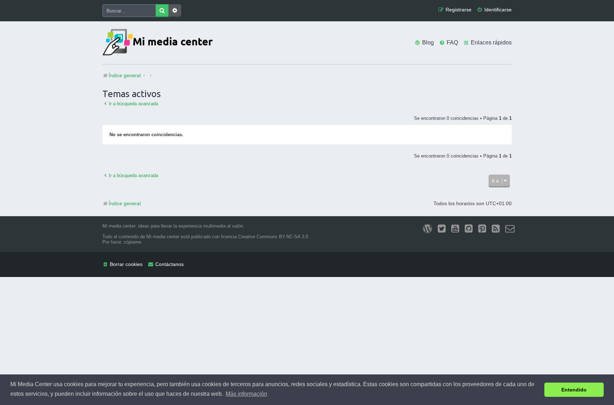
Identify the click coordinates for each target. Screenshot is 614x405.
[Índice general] (159, 43)
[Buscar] (162, 10)
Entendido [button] (574, 390)
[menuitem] (494, 9)
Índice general (125, 203)
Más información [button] (246, 394)
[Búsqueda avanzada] (174, 10)
